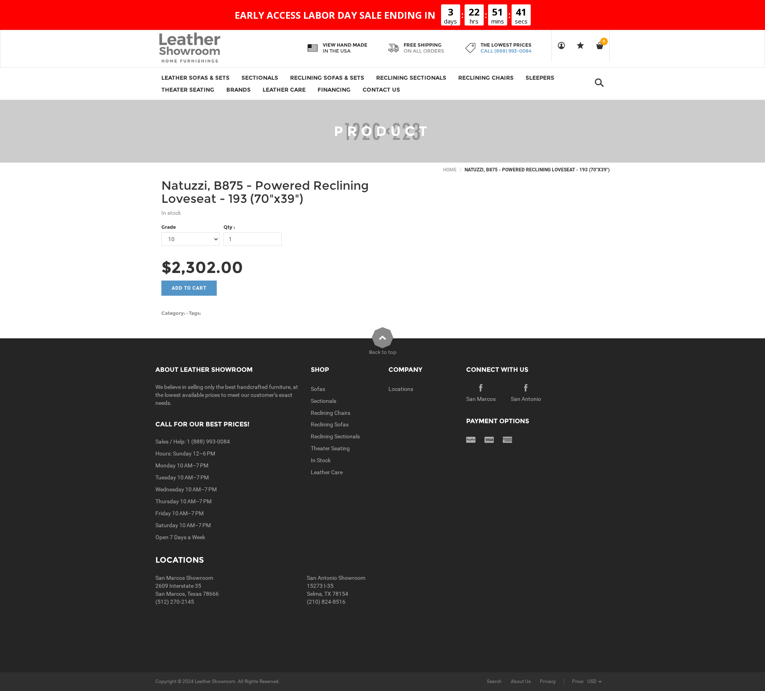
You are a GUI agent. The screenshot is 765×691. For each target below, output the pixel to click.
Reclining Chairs (330, 413)
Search (494, 681)
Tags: (195, 313)
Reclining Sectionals (335, 436)
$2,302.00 (202, 267)
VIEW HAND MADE (345, 45)
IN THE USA (337, 51)
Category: (173, 313)
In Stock (321, 460)
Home (450, 170)
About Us (521, 681)
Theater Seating (330, 448)
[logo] (205, 48)
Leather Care (327, 472)
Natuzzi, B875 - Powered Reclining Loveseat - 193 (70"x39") (265, 192)
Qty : (229, 227)
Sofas (318, 389)
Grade (168, 227)
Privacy (548, 681)
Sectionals (323, 401)
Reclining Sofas (330, 424)
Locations (400, 389)
